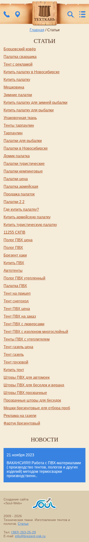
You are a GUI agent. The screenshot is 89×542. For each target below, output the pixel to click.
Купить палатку (17, 80)
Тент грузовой (16, 362)
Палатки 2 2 (14, 202)
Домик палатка (17, 156)
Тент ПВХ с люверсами (24, 324)
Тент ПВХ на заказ (20, 316)
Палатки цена (16, 179)
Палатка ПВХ (15, 286)
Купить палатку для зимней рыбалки (35, 102)
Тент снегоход (16, 301)
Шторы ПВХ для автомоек (27, 377)
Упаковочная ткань (20, 118)
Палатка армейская (21, 186)
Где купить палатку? (21, 209)
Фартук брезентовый (22, 423)
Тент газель (14, 355)
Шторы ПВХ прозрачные (25, 393)
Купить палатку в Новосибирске (32, 72)
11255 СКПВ (14, 232)
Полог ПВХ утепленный (24, 278)
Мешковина (14, 87)
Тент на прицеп (17, 293)
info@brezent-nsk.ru (30, 536)
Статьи (23, 524)
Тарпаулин (13, 133)
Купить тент (14, 370)
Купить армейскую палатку (27, 217)
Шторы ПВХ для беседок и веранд (34, 385)
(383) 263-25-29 (23, 532)
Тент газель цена (18, 347)
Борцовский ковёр (20, 49)
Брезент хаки (15, 255)
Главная (37, 30)
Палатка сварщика (20, 57)
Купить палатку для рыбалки (29, 110)
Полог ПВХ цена (18, 240)
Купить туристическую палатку (30, 225)
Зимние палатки (18, 95)
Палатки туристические (24, 164)
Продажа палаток (19, 194)
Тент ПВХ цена (17, 309)
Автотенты (13, 270)
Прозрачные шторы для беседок (32, 400)
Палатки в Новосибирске (26, 148)
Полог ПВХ (13, 248)
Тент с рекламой (18, 64)
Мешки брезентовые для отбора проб (37, 408)
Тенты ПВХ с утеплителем (27, 339)
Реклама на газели (20, 416)
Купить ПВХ (14, 263)
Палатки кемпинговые (23, 171)
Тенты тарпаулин (19, 125)
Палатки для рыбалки (23, 141)
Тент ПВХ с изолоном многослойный (36, 332)
